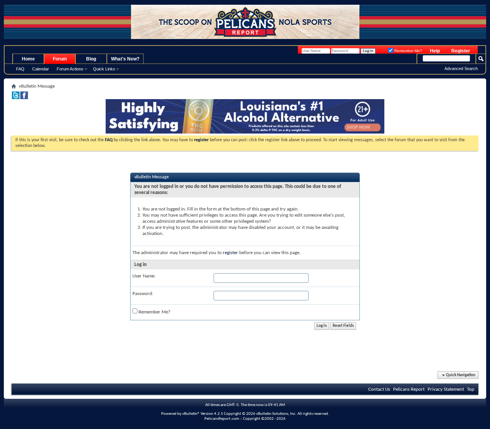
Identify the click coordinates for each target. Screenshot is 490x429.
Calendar (40, 69)
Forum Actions (70, 69)
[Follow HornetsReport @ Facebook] (24, 97)
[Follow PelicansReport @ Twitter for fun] (15, 97)
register (230, 252)
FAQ (20, 69)
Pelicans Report (409, 389)
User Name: (143, 276)
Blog (91, 59)
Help (435, 51)
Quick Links (104, 69)
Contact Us (379, 389)
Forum (60, 59)
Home (28, 59)
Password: (142, 293)
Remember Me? (407, 51)
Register (460, 51)
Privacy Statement (446, 389)
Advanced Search (461, 68)
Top (470, 389)
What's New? (125, 59)
